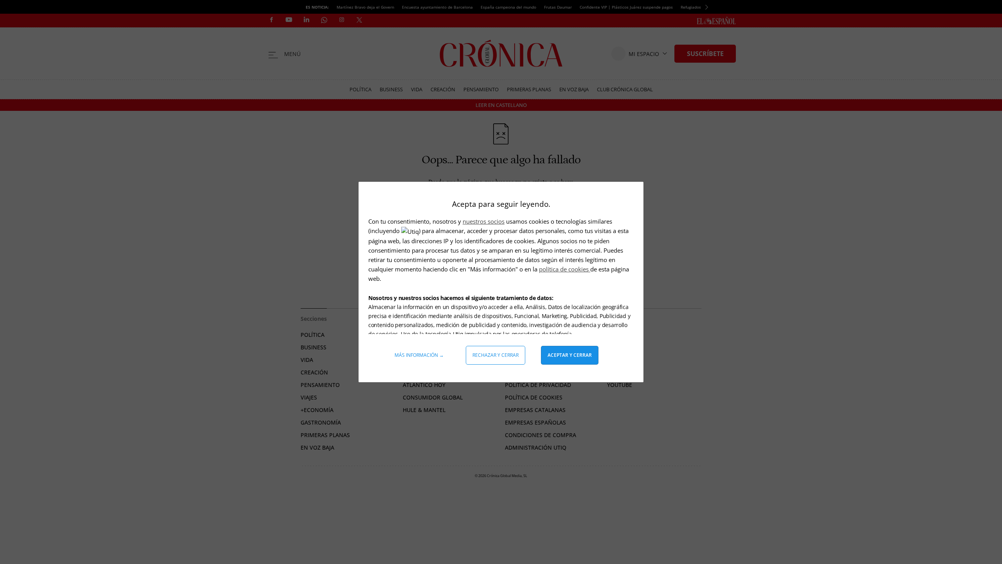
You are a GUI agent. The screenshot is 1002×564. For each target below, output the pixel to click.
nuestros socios (484, 221)
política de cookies (564, 269)
